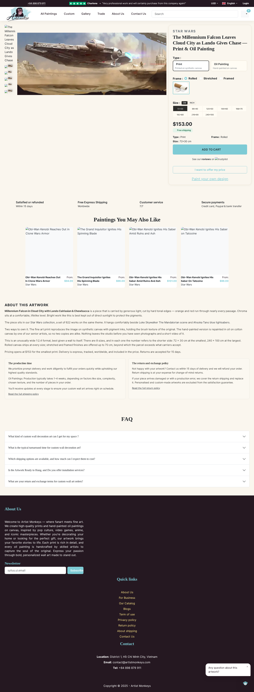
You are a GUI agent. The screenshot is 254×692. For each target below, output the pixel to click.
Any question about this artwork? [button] (228, 669)
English (231, 3)
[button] (181, 87)
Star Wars (184, 31)
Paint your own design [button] (210, 179)
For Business (127, 597)
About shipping (127, 631)
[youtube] (18, 3)
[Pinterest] (127, 677)
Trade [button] (101, 13)
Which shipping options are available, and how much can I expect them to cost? (51, 458)
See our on (203, 159)
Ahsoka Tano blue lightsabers (211, 322)
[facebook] (7, 3)
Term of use (127, 614)
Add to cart (211, 149)
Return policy (127, 625)
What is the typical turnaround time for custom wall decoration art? (44, 447)
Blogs (127, 609)
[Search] (234, 13)
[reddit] (22, 3)
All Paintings (49, 13)
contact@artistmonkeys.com (127, 662)
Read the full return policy (146, 388)
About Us (118, 13)
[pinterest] (15, 3)
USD (213, 3)
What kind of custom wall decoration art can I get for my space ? (43, 436)
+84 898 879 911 (36, 3)
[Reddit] (138, 677)
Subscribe (76, 570)
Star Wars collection (42, 322)
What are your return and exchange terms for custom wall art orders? (45, 481)
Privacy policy (127, 620)
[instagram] (11, 3)
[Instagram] (121, 677)
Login (246, 3)
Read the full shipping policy (23, 394)
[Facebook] (116, 677)
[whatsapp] (26, 3)
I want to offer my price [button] (210, 169)
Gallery (86, 13)
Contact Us (138, 13)
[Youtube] (133, 677)
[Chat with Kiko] (245, 683)
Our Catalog (127, 603)
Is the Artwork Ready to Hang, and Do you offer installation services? (46, 470)
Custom (69, 13)
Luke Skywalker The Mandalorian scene (163, 322)
